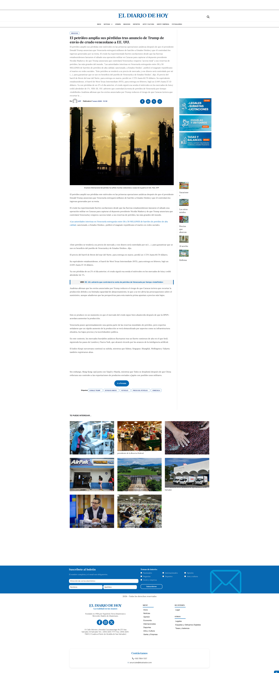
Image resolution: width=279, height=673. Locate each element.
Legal (177, 610)
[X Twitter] (154, 101)
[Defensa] (184, 253)
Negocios (147, 576)
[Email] (148, 101)
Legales (178, 621)
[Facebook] (142, 101)
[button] (208, 16)
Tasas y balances (182, 628)
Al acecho (183, 246)
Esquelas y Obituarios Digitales (188, 625)
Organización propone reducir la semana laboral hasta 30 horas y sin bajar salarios (139, 525)
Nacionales (147, 573)
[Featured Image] (92, 490)
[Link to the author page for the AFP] (75, 101)
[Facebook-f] (99, 622)
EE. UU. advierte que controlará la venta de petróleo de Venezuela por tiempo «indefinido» (124, 282)
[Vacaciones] (184, 185)
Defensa (183, 260)
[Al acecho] (184, 239)
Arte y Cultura (149, 631)
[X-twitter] (111, 622)
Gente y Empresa (150, 634)
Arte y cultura (192, 576)
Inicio (145, 610)
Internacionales (171, 573)
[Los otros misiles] (184, 202)
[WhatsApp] (159, 101)
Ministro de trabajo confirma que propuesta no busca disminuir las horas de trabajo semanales (91, 525)
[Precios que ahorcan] (184, 219)
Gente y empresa (150, 580)
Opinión (190, 573)
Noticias (146, 613)
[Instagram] (105, 622)
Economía (147, 620)
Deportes (169, 576)
